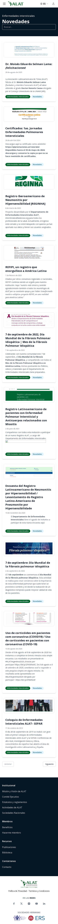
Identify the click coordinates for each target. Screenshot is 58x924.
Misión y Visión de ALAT (14, 791)
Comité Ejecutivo (10, 796)
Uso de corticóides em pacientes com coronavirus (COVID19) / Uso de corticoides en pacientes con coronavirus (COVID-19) (27, 638)
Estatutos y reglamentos (14, 802)
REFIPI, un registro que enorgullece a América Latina (26, 269)
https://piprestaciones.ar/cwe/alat (22, 147)
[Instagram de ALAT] (29, 903)
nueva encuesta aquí (35, 522)
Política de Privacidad (17, 891)
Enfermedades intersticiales (18, 15)
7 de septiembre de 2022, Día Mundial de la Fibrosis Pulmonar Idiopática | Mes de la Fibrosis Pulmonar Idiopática (28, 340)
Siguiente (49, 764)
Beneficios (7, 827)
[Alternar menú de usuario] (53, 3)
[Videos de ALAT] (36, 903)
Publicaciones (9, 847)
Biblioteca (7, 852)
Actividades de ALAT (12, 807)
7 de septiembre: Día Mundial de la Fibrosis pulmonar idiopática (27, 564)
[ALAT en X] (21, 903)
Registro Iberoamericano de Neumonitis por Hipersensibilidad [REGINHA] (25, 199)
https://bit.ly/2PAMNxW (25, 664)
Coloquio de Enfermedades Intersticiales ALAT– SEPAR (24, 721)
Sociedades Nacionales (13, 812)
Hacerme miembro (11, 832)
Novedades (15, 21)
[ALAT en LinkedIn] (44, 903)
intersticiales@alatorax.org (16, 218)
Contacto (6, 867)
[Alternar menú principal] (4, 4)
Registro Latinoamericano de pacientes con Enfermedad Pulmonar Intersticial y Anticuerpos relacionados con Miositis (26, 416)
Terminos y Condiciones (39, 891)
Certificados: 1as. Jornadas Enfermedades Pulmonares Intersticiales (24, 132)
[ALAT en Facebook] (14, 903)
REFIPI (8, 282)
